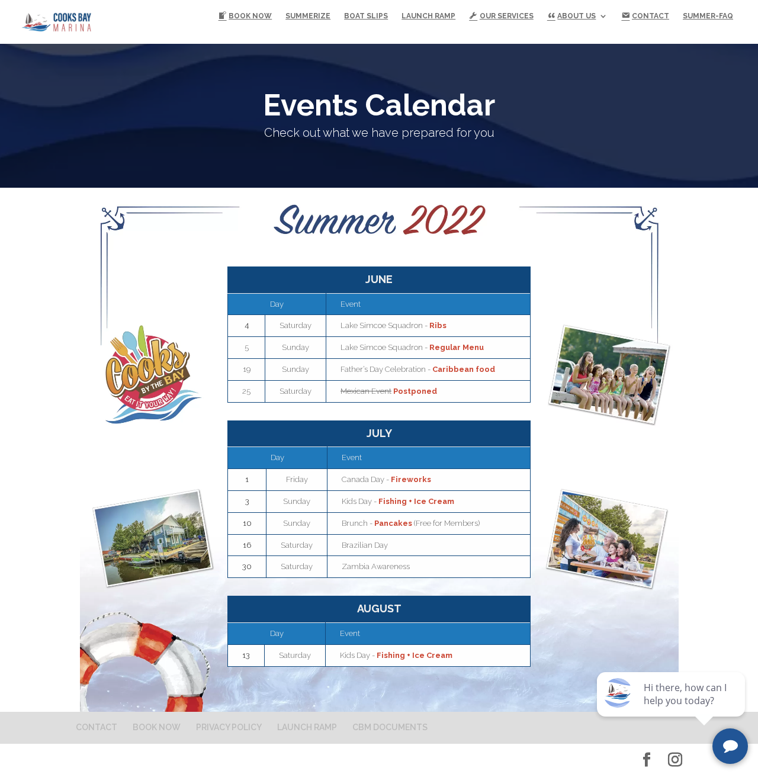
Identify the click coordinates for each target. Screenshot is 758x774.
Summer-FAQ (708, 16)
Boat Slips (366, 16)
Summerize (307, 16)
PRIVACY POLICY (229, 727)
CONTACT (96, 727)
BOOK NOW (157, 727)
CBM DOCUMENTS (390, 727)
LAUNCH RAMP (428, 16)
